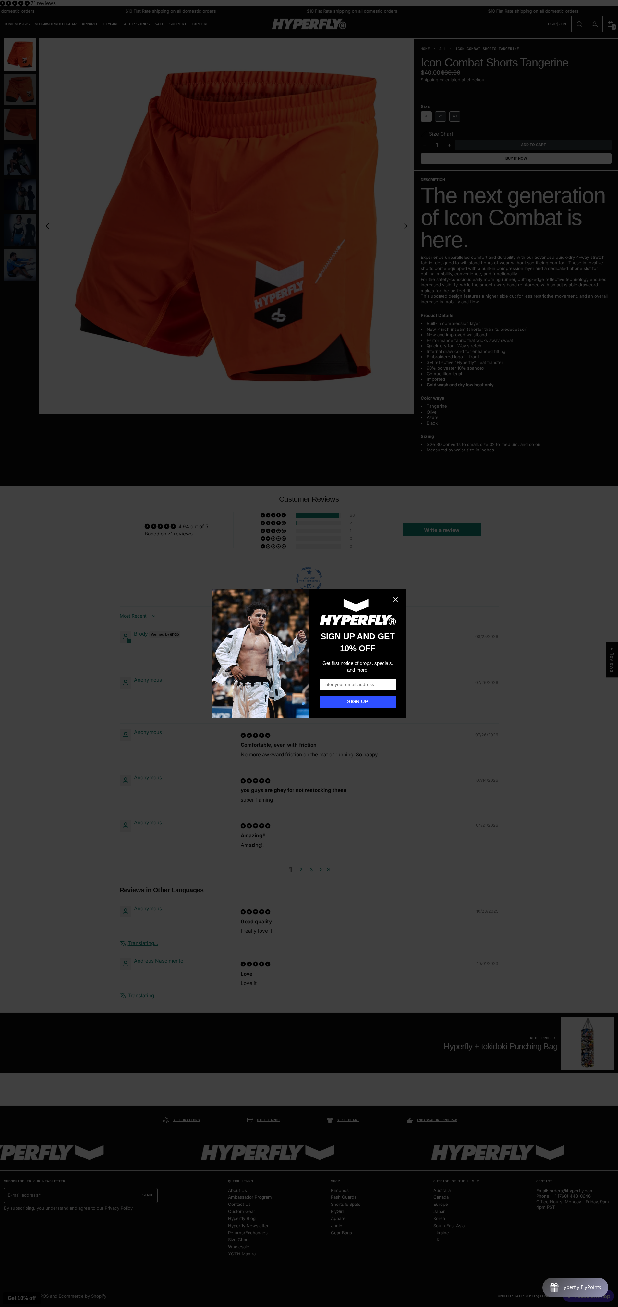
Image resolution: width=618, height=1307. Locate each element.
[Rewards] (575, 1287)
